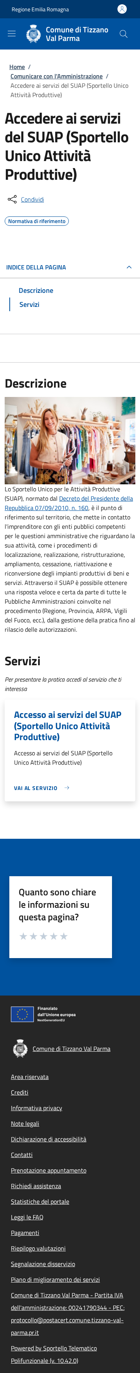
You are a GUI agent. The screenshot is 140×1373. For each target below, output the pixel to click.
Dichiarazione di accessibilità (48, 1139)
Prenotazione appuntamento (48, 1170)
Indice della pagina (36, 267)
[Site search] (123, 34)
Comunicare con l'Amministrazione (56, 76)
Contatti (22, 1154)
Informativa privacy (36, 1108)
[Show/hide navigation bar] (12, 33)
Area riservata (30, 1076)
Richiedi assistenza (36, 1186)
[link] (43, 788)
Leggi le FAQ (27, 1217)
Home (17, 66)
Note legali (25, 1123)
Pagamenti (25, 1232)
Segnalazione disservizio (43, 1263)
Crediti (19, 1092)
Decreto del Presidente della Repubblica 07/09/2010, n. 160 (69, 503)
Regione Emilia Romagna (40, 9)
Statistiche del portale (40, 1201)
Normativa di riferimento (36, 220)
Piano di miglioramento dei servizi (55, 1279)
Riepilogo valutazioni (38, 1248)
